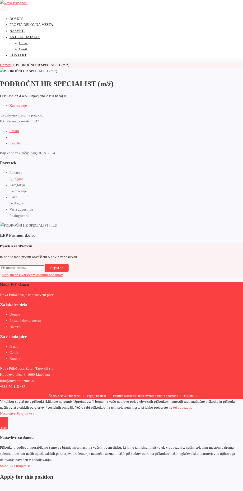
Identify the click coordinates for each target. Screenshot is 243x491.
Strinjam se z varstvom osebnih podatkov (32, 275)
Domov (15, 314)
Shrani (14, 131)
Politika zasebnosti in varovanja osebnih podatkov (145, 395)
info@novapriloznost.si (17, 381)
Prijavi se (56, 268)
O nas (13, 346)
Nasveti (15, 327)
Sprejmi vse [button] (25, 413)
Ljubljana (16, 179)
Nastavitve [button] (8, 413)
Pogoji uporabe (97, 395)
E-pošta (15, 143)
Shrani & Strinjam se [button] (15, 466)
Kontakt (15, 359)
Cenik (13, 352)
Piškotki (189, 395)
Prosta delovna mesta (25, 320)
